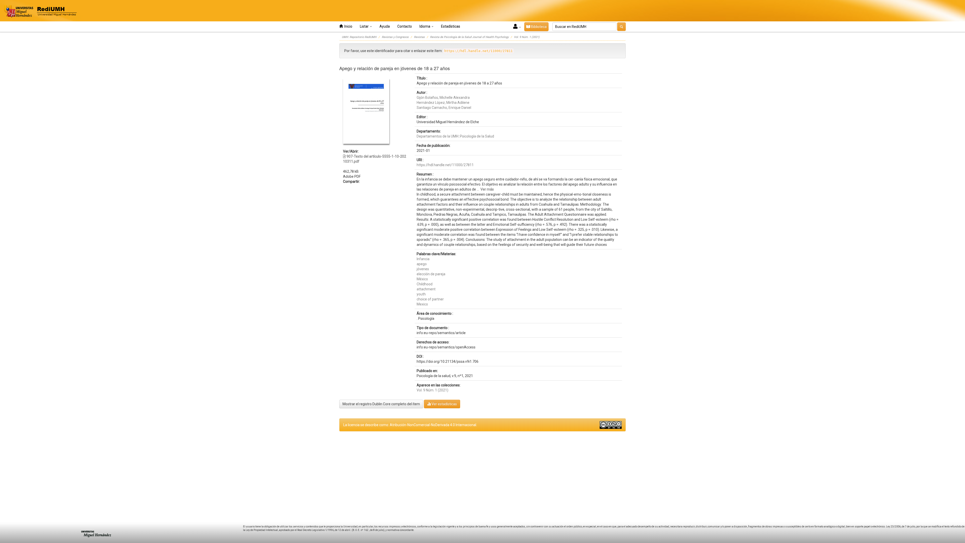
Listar (364, 26)
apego (422, 264)
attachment (426, 289)
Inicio (347, 26)
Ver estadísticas (444, 404)
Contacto (404, 26)
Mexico (422, 304)
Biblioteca (538, 27)
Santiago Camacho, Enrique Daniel (444, 108)
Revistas (419, 37)
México (422, 279)
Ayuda (384, 26)
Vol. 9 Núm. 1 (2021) (527, 37)
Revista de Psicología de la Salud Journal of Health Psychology (469, 37)
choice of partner (430, 299)
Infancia (423, 259)
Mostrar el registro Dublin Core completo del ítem (381, 404)
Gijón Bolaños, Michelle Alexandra (443, 98)
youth (421, 294)
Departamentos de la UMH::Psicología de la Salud (455, 136)
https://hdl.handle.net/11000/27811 (445, 165)
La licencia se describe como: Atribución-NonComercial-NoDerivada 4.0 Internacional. (410, 425)
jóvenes (423, 269)
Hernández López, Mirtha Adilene (443, 103)
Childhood (424, 284)
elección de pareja (431, 274)
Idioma (425, 26)
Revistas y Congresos (395, 37)
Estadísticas (450, 26)
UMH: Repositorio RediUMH (359, 37)
